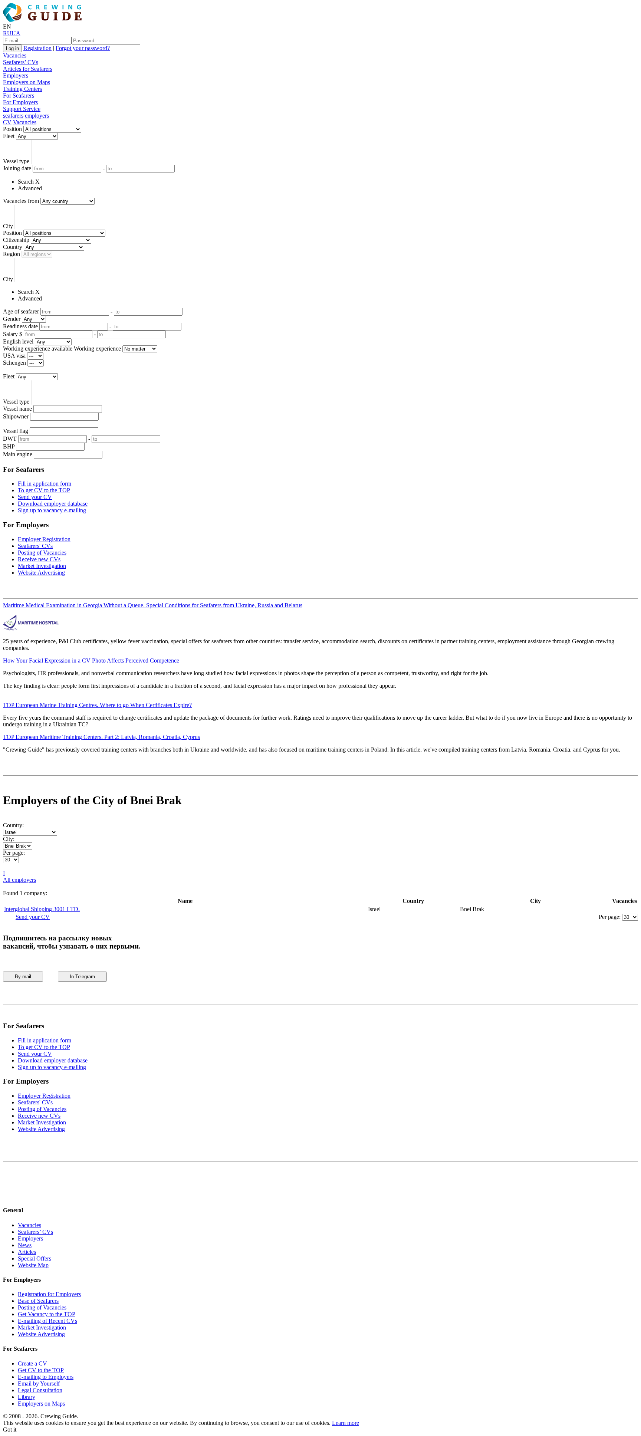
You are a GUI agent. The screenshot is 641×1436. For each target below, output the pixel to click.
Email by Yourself (39, 1383)
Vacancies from (21, 201)
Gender (11, 319)
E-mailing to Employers (45, 1377)
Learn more (345, 1423)
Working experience (97, 348)
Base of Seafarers (38, 1301)
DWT (10, 439)
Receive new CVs (39, 559)
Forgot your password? (83, 48)
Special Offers (34, 1258)
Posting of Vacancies (42, 552)
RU (7, 33)
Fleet (8, 136)
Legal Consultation (40, 1390)
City (8, 226)
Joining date (17, 168)
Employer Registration (44, 539)
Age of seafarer (21, 311)
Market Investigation (42, 566)
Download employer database (53, 503)
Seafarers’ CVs (20, 62)
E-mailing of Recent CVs (47, 1321)
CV (7, 122)
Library (26, 1397)
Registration (37, 48)
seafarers (13, 115)
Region (11, 254)
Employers (15, 75)
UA (15, 33)
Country (12, 247)
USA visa (14, 355)
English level (18, 341)
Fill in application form (44, 483)
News (25, 1245)
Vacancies (14, 55)
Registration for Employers (49, 1294)
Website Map (33, 1265)
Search (26, 181)
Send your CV (35, 497)
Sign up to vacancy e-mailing (52, 510)
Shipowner (16, 416)
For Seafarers (18, 95)
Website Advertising (41, 572)
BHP (8, 446)
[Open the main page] (44, 20)
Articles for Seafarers (27, 69)
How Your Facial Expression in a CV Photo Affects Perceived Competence (91, 660)
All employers (19, 880)
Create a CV (32, 1363)
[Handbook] (9, 1196)
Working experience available (37, 348)
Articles (27, 1252)
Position (12, 129)
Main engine (17, 454)
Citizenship (16, 240)
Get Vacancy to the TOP (46, 1314)
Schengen (14, 362)
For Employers (20, 102)
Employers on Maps (26, 82)
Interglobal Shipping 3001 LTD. (42, 909)
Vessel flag (15, 431)
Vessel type (16, 161)
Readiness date (20, 326)
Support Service (21, 109)
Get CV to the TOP (41, 1370)
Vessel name (17, 408)
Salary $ (12, 334)
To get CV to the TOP (44, 490)
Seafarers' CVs (35, 546)
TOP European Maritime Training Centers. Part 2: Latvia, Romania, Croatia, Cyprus (101, 737)
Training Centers (22, 89)
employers (37, 115)
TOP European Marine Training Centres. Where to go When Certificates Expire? (97, 705)
